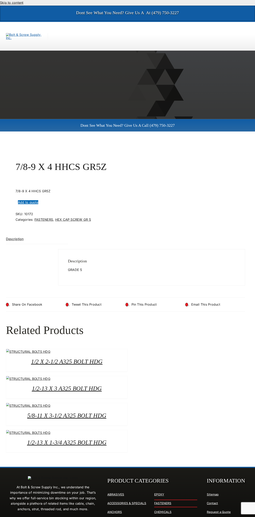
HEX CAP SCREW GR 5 (73, 220)
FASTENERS (43, 220)
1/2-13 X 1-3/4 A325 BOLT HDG (67, 442)
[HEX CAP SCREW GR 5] (63, 146)
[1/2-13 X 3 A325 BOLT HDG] (28, 379)
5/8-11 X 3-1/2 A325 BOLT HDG (66, 415)
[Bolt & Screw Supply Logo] (24, 35)
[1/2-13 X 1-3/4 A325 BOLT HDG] (28, 433)
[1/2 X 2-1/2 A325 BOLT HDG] (28, 352)
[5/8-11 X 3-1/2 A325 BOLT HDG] (28, 406)
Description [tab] (15, 239)
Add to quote (28, 202)
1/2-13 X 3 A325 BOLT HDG (67, 388)
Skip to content (12, 3)
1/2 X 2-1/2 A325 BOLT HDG (67, 361)
